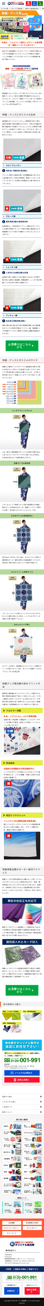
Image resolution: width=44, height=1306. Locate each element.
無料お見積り (31, 1290)
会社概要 (12, 1223)
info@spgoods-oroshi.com (18, 1068)
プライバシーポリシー (11, 1228)
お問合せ (11, 1290)
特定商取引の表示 (32, 1223)
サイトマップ (11, 1233)
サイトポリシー (32, 1228)
